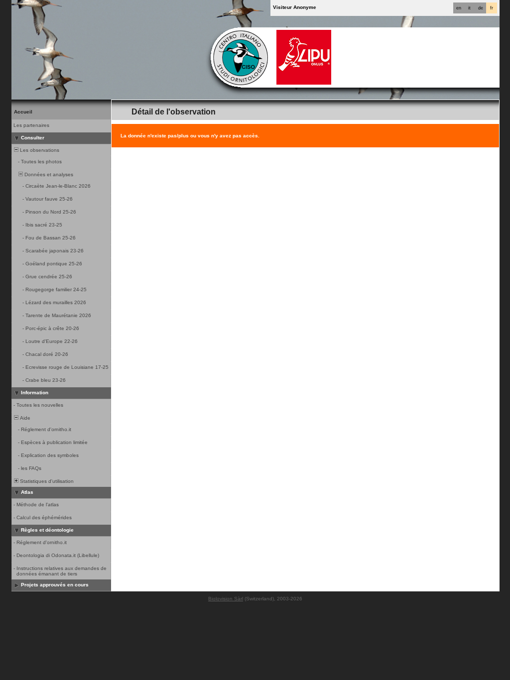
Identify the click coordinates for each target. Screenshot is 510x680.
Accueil (23, 111)
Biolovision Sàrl (225, 598)
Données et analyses (48, 174)
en (458, 7)
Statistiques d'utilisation (46, 481)
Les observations (38, 150)
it (469, 7)
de (480, 7)
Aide (24, 418)
